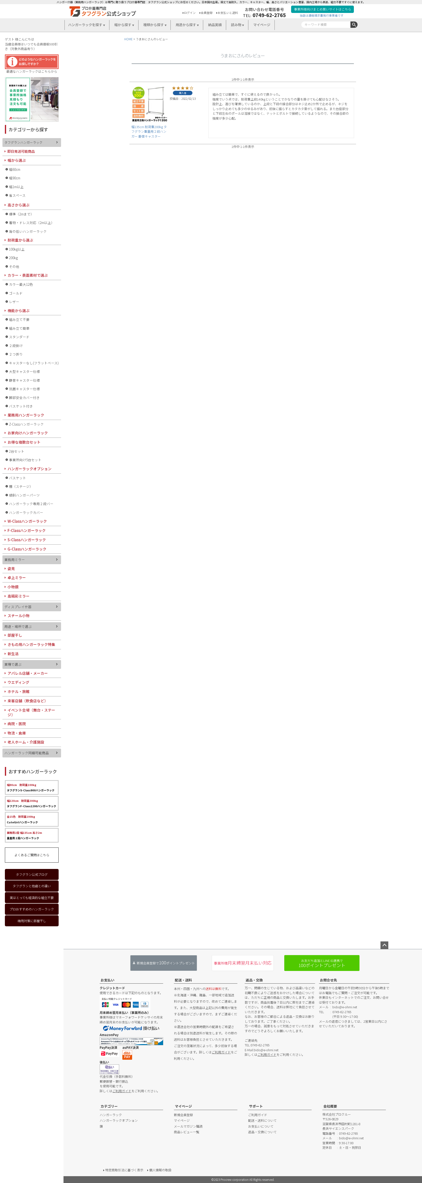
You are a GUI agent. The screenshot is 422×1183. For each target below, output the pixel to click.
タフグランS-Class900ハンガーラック (30, 787)
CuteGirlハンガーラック (22, 819)
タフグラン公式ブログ (32, 874)
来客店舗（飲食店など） (28, 700)
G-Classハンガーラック (27, 548)
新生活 (13, 653)
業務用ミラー (14, 559)
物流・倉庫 (17, 732)
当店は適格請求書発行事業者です (322, 15)
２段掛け (16, 345)
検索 (354, 24)
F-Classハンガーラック (27, 530)
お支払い (107, 980)
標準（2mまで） (21, 214)
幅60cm (14, 169)
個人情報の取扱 (160, 1170)
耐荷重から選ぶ (20, 240)
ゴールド (16, 293)
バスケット (17, 477)
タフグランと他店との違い (32, 886)
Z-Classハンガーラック (26, 424)
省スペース (17, 195)
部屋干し (15, 635)
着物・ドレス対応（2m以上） (31, 222)
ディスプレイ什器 (18, 606)
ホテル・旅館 (19, 691)
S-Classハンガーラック (27, 539)
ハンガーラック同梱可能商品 (26, 752)
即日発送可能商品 (21, 151)
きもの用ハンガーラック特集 (31, 644)
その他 (14, 266)
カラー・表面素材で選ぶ (28, 275)
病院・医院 (17, 723)
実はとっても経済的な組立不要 (32, 897)
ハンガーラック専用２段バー (31, 503)
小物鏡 (13, 586)
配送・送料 (183, 980)
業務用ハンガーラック (26, 415)
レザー (14, 301)
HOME (128, 39)
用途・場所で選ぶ (18, 626)
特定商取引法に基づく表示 (124, 1170)
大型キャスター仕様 (24, 371)
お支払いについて (261, 1126)
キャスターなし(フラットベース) (34, 362)
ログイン (190, 12)
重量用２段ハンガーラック (24, 835)
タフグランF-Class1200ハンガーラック (31, 803)
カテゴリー (109, 1106)
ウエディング (18, 682)
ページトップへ (384, 945)
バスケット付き (21, 406)
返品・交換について (262, 1132)
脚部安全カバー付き (24, 397)
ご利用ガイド (121, 1091)
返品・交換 (254, 980)
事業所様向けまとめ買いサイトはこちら (322, 9)
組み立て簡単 (19, 328)
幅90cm (14, 177)
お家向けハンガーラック (28, 432)
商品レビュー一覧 (186, 1132)
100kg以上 (17, 249)
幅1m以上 (16, 186)
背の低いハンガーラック (28, 231)
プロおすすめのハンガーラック (32, 909)
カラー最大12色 (21, 284)
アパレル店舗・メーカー (28, 673)
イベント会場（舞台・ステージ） (31, 712)
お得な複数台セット (24, 442)
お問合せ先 (328, 980)
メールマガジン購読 (188, 1126)
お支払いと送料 (228, 12)
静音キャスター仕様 (24, 380)
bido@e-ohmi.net (266, 1050)
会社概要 (330, 1106)
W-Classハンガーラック (27, 521)
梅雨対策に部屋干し (32, 920)
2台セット (16, 451)
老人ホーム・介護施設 (26, 741)
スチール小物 (19, 615)
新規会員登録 (183, 1114)
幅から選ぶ (17, 160)
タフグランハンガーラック (23, 142)
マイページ (261, 24)
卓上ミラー (17, 577)
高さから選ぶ (19, 204)
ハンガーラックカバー (26, 512)
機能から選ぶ (19, 310)
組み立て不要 (19, 319)
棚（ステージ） (21, 486)
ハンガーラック (111, 1114)
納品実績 (215, 24)
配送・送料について (262, 1120)
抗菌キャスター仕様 (24, 388)
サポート (256, 1106)
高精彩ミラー (19, 596)
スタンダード (19, 336)
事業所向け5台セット (25, 459)
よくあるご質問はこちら (31, 855)
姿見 (11, 568)
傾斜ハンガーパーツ (24, 495)
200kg (13, 257)
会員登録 (206, 12)
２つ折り (16, 354)
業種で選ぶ (12, 664)
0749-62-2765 (269, 15)
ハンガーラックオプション (30, 468)
